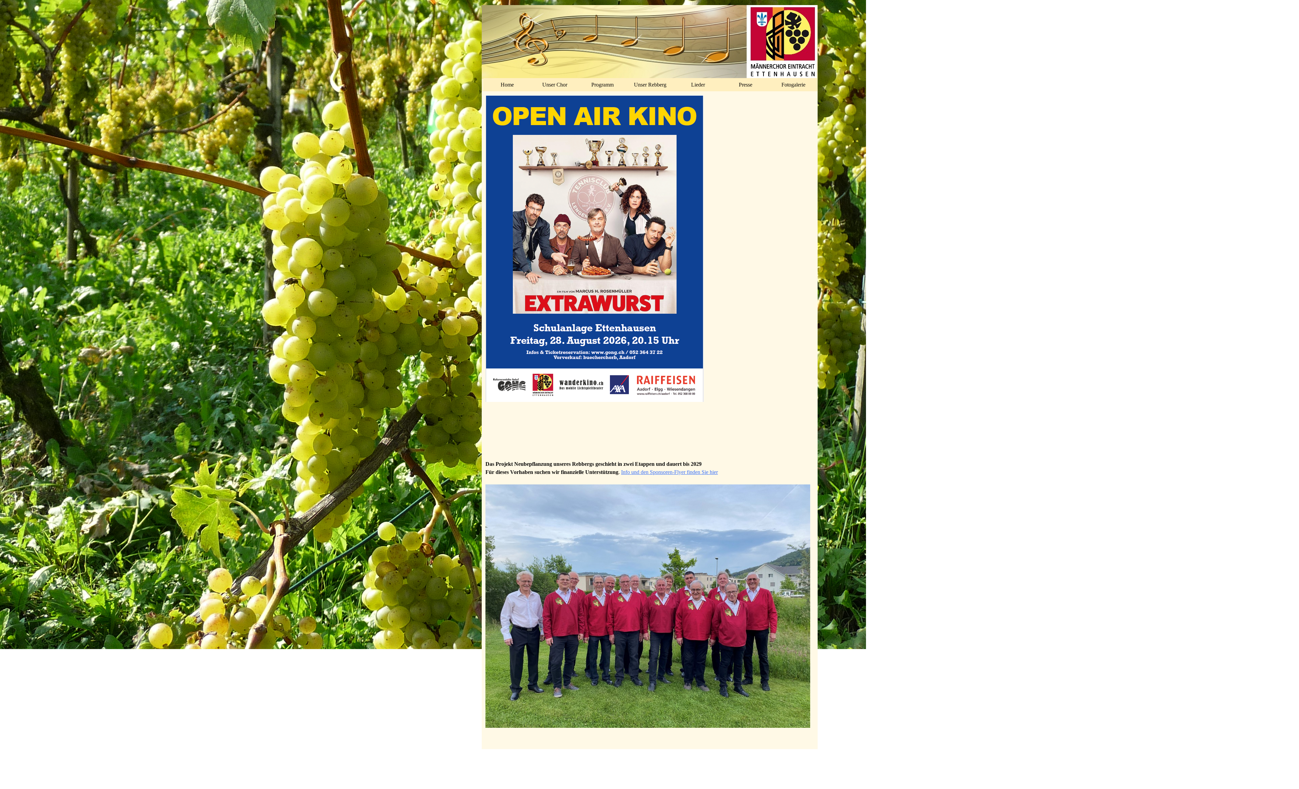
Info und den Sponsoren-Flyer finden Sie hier (669, 472)
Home (507, 85)
